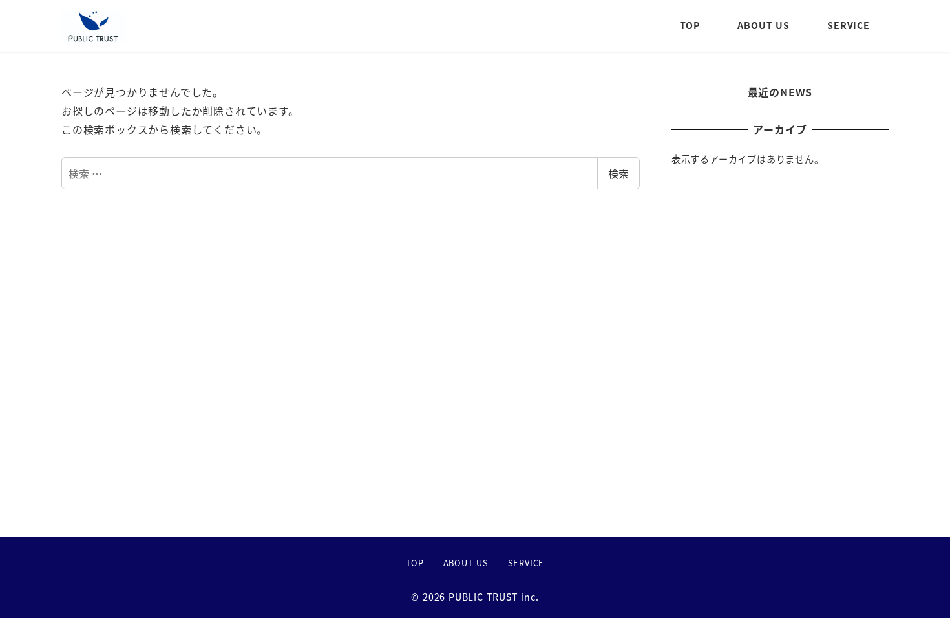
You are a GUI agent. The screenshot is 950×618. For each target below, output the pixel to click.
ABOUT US (466, 563)
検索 (618, 173)
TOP (415, 563)
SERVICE (526, 563)
